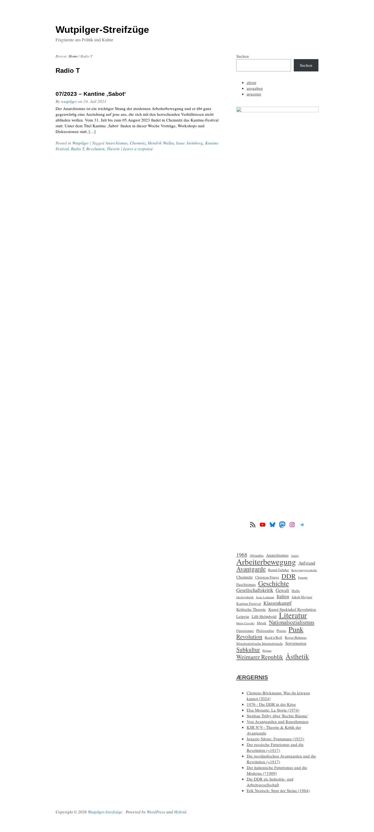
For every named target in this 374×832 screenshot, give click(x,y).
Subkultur (248, 649)
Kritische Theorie (251, 609)
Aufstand (306, 563)
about (251, 82)
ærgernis (254, 94)
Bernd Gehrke (278, 569)
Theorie (113, 148)
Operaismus (245, 630)
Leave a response (138, 148)
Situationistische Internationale (259, 643)
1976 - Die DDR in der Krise (271, 704)
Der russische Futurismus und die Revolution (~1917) (275, 747)
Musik (261, 622)
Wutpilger (80, 143)
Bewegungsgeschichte (304, 570)
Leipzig (242, 616)
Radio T (77, 148)
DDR (288, 576)
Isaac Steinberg (189, 143)
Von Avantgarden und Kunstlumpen (278, 721)
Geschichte (273, 583)
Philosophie (265, 630)
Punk (296, 629)
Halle (296, 590)
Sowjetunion (295, 643)
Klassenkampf (277, 603)
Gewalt (282, 590)
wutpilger (69, 101)
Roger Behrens (296, 637)
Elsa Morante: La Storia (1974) (273, 710)
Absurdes (257, 555)
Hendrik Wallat (161, 143)
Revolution (95, 148)
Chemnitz (138, 143)
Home (73, 56)
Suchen (242, 56)
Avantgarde (251, 569)
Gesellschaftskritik (254, 590)
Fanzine (302, 577)
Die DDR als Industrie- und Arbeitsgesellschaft (270, 781)
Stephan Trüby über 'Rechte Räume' (277, 715)
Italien (283, 596)
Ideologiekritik (245, 597)
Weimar (267, 650)
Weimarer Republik (259, 657)
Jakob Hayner (302, 596)
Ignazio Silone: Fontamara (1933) (275, 738)
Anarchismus (116, 143)
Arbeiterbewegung (266, 561)
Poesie (281, 630)
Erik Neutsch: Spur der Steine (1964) (278, 790)
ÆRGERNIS (252, 677)
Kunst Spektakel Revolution (292, 609)
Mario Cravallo (245, 623)
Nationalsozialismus (291, 622)
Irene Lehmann (265, 597)
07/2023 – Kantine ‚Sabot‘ (91, 94)
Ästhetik (297, 656)
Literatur (293, 615)
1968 (241, 554)
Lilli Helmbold (264, 616)
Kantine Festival (248, 603)
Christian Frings (267, 577)
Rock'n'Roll (273, 637)
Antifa (295, 555)
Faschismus (246, 584)
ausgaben (255, 88)
